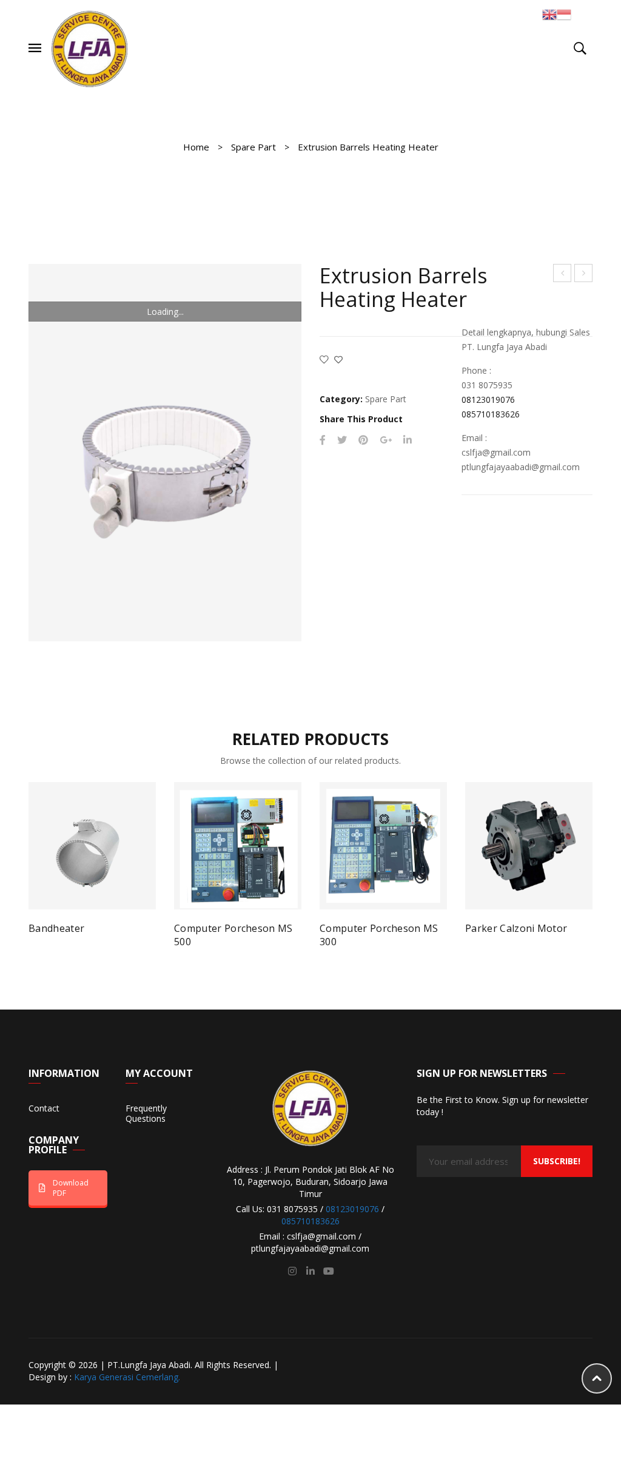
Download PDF (71, 1188)
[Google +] (386, 440)
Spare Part (253, 147)
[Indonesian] (564, 13)
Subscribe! (556, 1161)
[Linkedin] (310, 1271)
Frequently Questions (146, 1114)
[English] (549, 13)
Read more (63, 933)
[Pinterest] (363, 440)
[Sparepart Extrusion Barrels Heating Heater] (165, 452)
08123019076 (488, 399)
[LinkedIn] (407, 440)
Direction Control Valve (562, 274)
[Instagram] (292, 1271)
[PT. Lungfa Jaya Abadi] (89, 47)
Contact (44, 1109)
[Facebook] (323, 440)
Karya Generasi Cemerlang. (127, 1377)
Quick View (136, 933)
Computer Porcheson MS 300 (379, 935)
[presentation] (31, 860)
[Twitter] (342, 440)
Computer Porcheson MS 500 (233, 935)
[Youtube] (329, 1271)
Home (196, 147)
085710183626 (491, 414)
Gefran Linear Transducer (583, 274)
